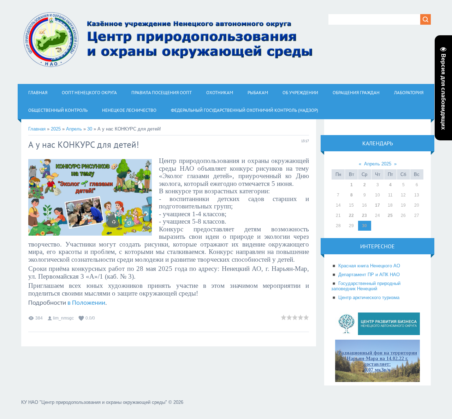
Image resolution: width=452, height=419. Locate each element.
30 (89, 129)
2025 (56, 129)
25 (390, 215)
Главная (37, 129)
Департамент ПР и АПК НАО (369, 274)
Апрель (74, 129)
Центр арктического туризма (368, 297)
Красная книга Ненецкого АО (369, 265)
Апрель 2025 (377, 163)
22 (351, 215)
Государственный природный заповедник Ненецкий (365, 286)
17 (377, 205)
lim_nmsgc (63, 318)
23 (364, 215)
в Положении (86, 303)
